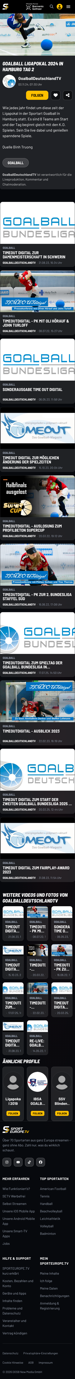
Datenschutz (10, 1353)
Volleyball (47, 1226)
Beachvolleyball (51, 1211)
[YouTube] (18, 1162)
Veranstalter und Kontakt (14, 1323)
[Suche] (51, 6)
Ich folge (46, 1281)
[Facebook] (40, 1162)
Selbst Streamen (14, 1204)
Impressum (46, 1362)
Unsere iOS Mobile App (18, 1211)
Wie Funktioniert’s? (16, 1189)
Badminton (48, 1234)
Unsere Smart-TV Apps (14, 1233)
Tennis (45, 1196)
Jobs (6, 1244)
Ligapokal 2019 (13, 1101)
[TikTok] (29, 1162)
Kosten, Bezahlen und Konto (17, 1283)
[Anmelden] (59, 7)
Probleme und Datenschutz (12, 1310)
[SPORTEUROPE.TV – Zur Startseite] (5, 7)
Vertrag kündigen (14, 1333)
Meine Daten (49, 1288)
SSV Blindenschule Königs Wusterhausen (62, 1101)
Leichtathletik (50, 1219)
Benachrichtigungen (54, 1296)
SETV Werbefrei (13, 1196)
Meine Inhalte (49, 1273)
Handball (46, 1204)
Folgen (13, 1113)
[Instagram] (6, 1162)
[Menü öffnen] (68, 6)
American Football (53, 1189)
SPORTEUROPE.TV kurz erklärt (15, 1271)
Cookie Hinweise (12, 1362)
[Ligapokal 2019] (13, 1082)
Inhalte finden (12, 1301)
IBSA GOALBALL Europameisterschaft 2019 (37, 1101)
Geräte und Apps (14, 1293)
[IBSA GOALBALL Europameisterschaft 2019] (38, 1082)
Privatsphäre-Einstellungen (40, 1353)
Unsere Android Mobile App (18, 1221)
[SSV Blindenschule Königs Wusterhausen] (62, 1082)
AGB (31, 1362)
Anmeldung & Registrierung (50, 1305)
